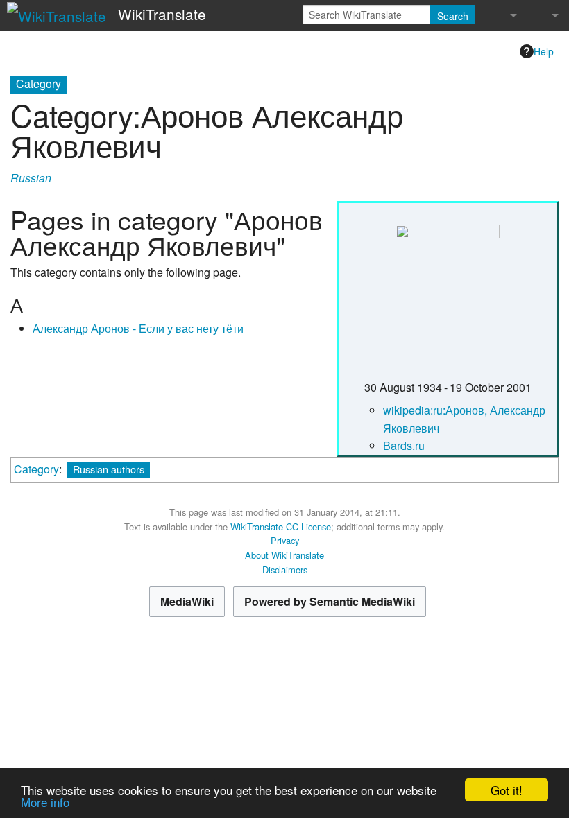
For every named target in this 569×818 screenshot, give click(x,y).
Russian (30, 178)
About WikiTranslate (284, 555)
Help (544, 51)
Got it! (507, 790)
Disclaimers (284, 569)
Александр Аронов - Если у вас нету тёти (138, 328)
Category (36, 469)
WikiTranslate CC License (280, 526)
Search (452, 16)
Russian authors (108, 469)
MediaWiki (187, 601)
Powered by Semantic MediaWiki (329, 601)
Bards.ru (404, 445)
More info (45, 801)
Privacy (285, 540)
